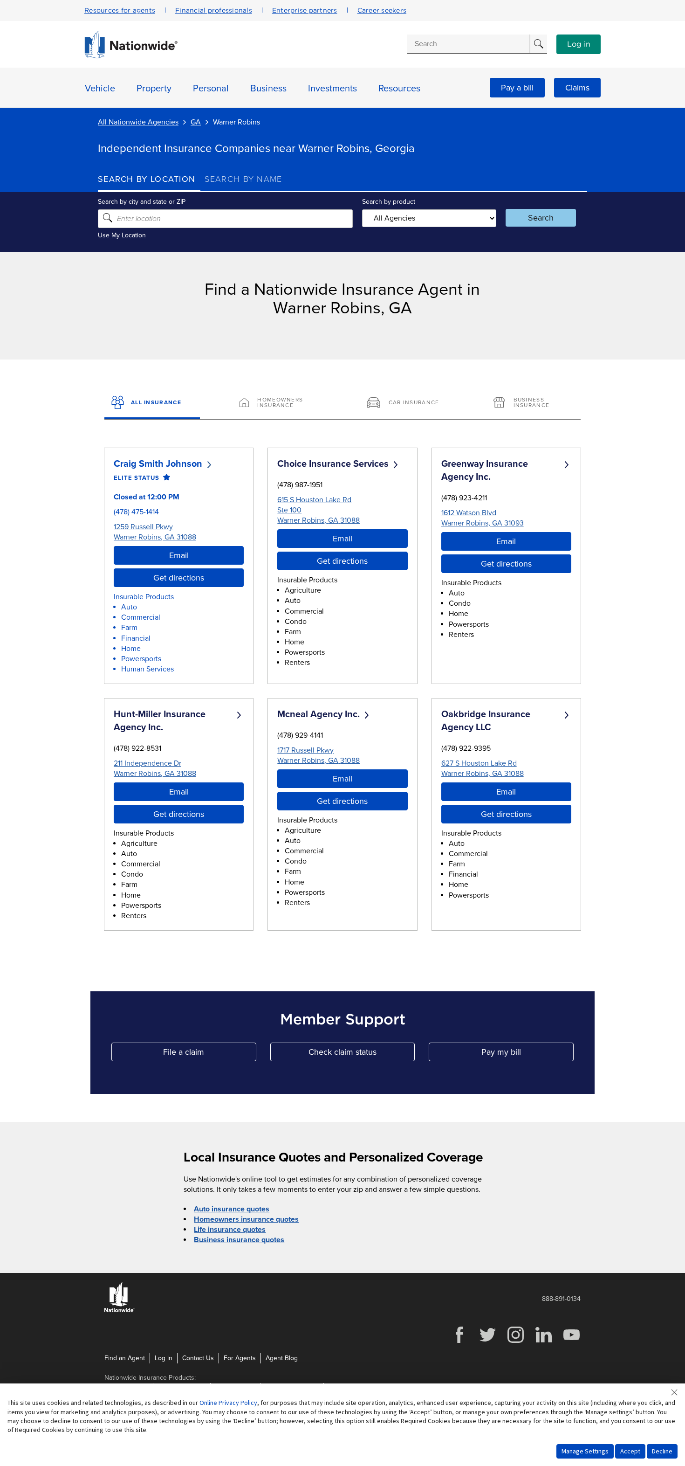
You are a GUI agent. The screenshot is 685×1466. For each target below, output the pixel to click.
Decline (662, 1451)
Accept (630, 1451)
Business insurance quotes (239, 1240)
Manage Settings (585, 1451)
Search (541, 218)
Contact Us (198, 1358)
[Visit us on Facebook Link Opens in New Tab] (459, 1342)
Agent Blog (282, 1358)
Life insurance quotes (230, 1229)
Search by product (388, 202)
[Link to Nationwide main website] (131, 56)
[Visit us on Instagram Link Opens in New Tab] (515, 1342)
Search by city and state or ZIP (141, 202)
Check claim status (361, 1054)
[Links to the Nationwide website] (119, 1310)
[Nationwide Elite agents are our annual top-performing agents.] (164, 478)
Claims (577, 88)
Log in (578, 44)
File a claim (209, 1054)
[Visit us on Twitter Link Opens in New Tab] (487, 1342)
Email (179, 555)
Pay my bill (527, 1054)
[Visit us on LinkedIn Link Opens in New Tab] (543, 1342)
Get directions (178, 578)
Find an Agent (124, 1358)
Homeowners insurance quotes (246, 1219)
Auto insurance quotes (231, 1209)
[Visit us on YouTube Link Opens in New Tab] (571, 1342)
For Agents (240, 1358)
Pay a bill (517, 88)
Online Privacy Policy (228, 1402)
